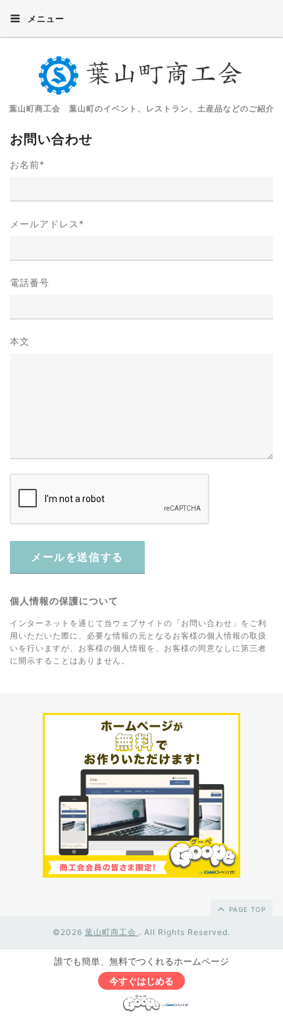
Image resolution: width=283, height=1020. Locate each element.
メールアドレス (47, 223)
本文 (20, 341)
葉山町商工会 (112, 932)
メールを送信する (77, 557)
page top (246, 909)
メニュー (44, 18)
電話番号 (29, 282)
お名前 (27, 164)
